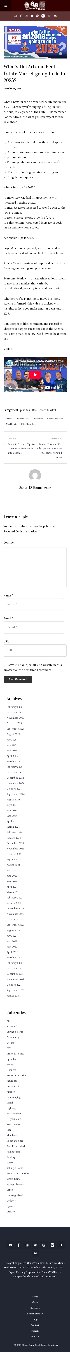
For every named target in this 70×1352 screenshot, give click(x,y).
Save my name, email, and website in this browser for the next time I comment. (33, 668)
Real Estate (12, 424)
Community (13, 1037)
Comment (10, 542)
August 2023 (13, 865)
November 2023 (15, 849)
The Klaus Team (29, 424)
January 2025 (14, 773)
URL (6, 641)
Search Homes (35, 1314)
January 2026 (14, 713)
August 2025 (13, 734)
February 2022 (14, 963)
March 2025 (13, 762)
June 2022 (12, 941)
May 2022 (12, 947)
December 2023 (15, 843)
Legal (10, 1103)
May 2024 (12, 816)
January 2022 (14, 969)
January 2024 (14, 838)
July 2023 (11, 871)
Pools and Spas (15, 1141)
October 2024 (14, 789)
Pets (9, 1130)
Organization (14, 1119)
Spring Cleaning (15, 1185)
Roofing (11, 1157)
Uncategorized (15, 1195)
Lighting (11, 1108)
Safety (10, 1163)
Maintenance (14, 1114)
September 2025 (16, 729)
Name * (8, 595)
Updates (11, 1201)
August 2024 (13, 800)
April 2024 (12, 822)
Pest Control (13, 1125)
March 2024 (13, 827)
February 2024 (14, 832)
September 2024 (16, 794)
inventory (38, 419)
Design (10, 1043)
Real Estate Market (44, 410)
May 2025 (12, 751)
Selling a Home (15, 1168)
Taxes (10, 1190)
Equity (10, 1065)
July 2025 (12, 740)
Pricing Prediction (55, 419)
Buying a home (15, 1032)
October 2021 (14, 985)
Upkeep (11, 1206)
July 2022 (12, 936)
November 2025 (15, 718)
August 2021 (13, 996)
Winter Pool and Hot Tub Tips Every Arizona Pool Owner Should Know (49, 451)
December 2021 (15, 974)
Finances (11, 1070)
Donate (35, 1337)
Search (35, 1331)
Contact (35, 1325)
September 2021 (15, 990)
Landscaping (14, 1097)
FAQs (35, 1320)
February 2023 (14, 898)
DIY (9, 1048)
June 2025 (12, 745)
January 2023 (14, 903)
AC (8, 1021)
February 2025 (14, 767)
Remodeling (13, 1152)
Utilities (11, 1212)
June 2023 (12, 876)
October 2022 (14, 920)
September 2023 (15, 860)
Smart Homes (14, 1179)
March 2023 (13, 892)
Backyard (12, 1027)
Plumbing (12, 1136)
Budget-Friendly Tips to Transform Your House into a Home (21, 448)
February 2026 (14, 707)
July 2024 (12, 805)
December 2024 (15, 778)
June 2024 (12, 811)
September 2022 (16, 925)
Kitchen (11, 1092)
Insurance (12, 1081)
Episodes (24, 410)
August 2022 (13, 931)
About (35, 1303)
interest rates (23, 419)
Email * (8, 618)
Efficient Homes (15, 1054)
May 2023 (12, 882)
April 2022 (12, 952)
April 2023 (12, 887)
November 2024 (15, 783)
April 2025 (12, 756)
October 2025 (14, 723)
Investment (13, 1086)
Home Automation (17, 1076)
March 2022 (13, 958)
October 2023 (14, 854)
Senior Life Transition (18, 1174)
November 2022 (15, 914)
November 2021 (15, 980)
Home (35, 1297)
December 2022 (15, 909)
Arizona (8, 419)
